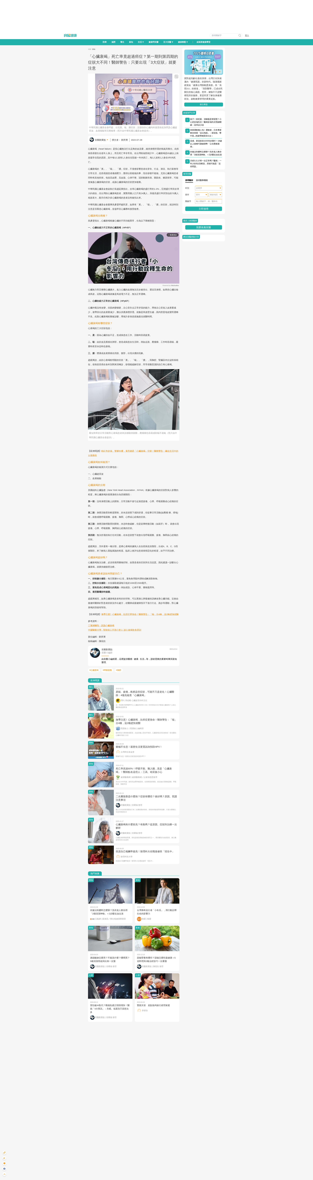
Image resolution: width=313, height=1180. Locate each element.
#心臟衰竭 (93, 670)
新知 (131, 42)
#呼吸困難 (107, 670)
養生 (122, 42)
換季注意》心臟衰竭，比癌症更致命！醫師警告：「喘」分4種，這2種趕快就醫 (140, 614)
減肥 (113, 42)
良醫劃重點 (100, 140)
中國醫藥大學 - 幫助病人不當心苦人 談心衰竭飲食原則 (114, 630)
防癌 (105, 42)
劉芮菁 (124, 140)
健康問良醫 (153, 42)
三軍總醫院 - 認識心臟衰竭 (101, 625)
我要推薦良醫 (203, 227)
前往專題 (203, 104)
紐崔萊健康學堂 (203, 42)
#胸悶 (118, 670)
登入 (247, 35)
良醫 (89, 49)
